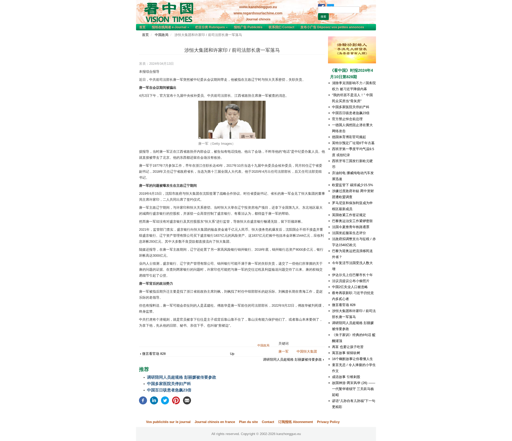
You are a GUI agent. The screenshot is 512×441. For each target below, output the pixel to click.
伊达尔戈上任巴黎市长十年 (352, 275)
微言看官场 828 (153, 354)
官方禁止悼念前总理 (347, 119)
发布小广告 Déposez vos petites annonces (332, 27)
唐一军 (283, 351)
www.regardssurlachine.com (258, 13)
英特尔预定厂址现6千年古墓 (353, 143)
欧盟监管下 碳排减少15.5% (352, 185)
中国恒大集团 (307, 351)
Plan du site (248, 422)
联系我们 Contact (281, 27)
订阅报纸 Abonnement (295, 422)
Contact (268, 422)
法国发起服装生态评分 (349, 233)
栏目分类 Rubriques (210, 27)
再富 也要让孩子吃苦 (348, 347)
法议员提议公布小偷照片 (350, 281)
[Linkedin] (154, 400)
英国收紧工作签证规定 (349, 215)
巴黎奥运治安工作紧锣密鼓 (352, 221)
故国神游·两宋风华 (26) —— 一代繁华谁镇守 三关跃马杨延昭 (353, 389)
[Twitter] (165, 400)
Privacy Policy (328, 422)
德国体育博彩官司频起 (349, 137)
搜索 (323, 16)
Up (232, 354)
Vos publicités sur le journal (168, 422)
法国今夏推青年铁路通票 (350, 227)
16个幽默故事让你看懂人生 (352, 359)
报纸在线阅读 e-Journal (169, 27)
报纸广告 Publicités (248, 27)
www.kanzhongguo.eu (258, 7)
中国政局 (161, 35)
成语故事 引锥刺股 (346, 377)
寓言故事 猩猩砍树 (346, 353)
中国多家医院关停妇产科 (169, 383)
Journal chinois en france (215, 422)
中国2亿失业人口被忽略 (350, 287)
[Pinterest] (176, 400)
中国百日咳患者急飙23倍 (169, 390)
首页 (142, 27)
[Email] (187, 400)
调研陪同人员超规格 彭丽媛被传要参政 (293, 359)
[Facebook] (143, 400)
